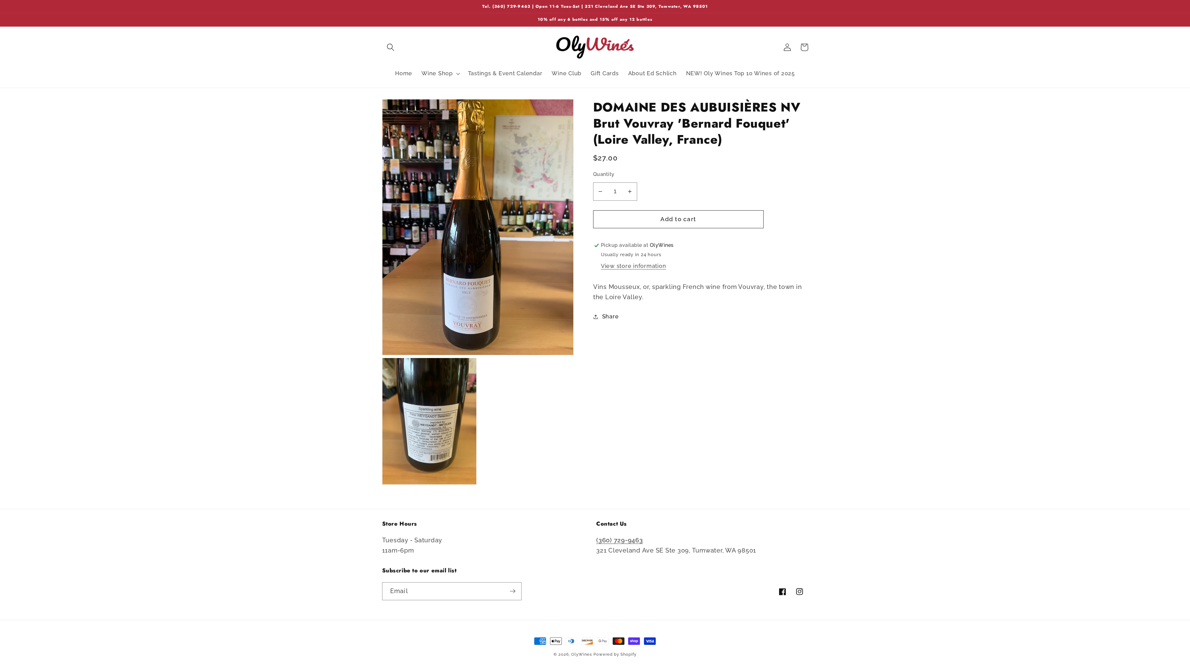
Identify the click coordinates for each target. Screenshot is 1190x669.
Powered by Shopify (615, 654)
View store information (633, 266)
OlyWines (581, 654)
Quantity (604, 174)
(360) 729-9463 (619, 540)
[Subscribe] (512, 591)
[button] (390, 47)
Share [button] (610, 316)
